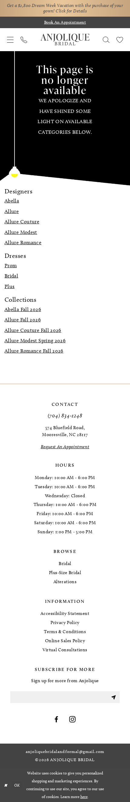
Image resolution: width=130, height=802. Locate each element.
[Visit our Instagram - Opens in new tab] (72, 719)
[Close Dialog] (5, 785)
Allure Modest (21, 232)
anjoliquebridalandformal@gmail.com (65, 751)
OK (17, 784)
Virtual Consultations (65, 649)
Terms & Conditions (65, 631)
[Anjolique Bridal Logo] (65, 39)
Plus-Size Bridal (65, 572)
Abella (12, 201)
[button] (10, 39)
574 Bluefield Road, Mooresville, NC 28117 (65, 431)
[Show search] (106, 39)
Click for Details (71, 11)
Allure (12, 211)
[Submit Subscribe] (113, 697)
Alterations (65, 581)
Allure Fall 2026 (23, 320)
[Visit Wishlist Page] (120, 39)
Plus (10, 286)
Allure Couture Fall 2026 (33, 330)
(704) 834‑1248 (65, 415)
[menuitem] (10, 39)
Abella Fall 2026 (23, 309)
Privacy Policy (65, 622)
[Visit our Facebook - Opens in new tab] (56, 719)
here (84, 796)
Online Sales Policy (65, 640)
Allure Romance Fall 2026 (34, 351)
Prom (11, 265)
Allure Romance (23, 242)
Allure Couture (22, 222)
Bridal (11, 276)
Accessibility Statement (65, 613)
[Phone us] (24, 39)
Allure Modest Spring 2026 (35, 340)
